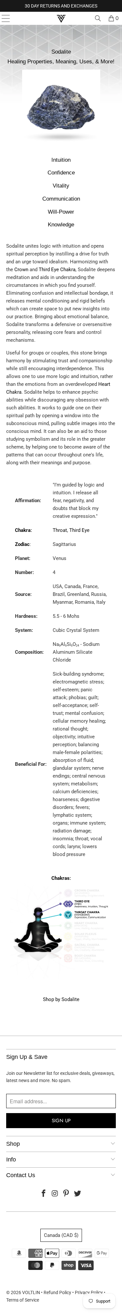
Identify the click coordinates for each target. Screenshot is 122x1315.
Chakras (60, 878)
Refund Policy (57, 1292)
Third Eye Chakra (57, 269)
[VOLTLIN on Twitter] (78, 1194)
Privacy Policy (89, 1292)
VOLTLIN (31, 1292)
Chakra (23, 530)
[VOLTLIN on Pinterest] (66, 1194)
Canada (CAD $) (61, 1235)
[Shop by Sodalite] (61, 146)
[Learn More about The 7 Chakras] (61, 977)
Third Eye (79, 530)
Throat (60, 530)
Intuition (61, 160)
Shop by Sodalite (61, 999)
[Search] (98, 18)
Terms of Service (22, 1300)
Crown (21, 269)
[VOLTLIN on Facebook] (44, 1194)
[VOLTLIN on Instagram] (55, 1194)
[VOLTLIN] (61, 18)
